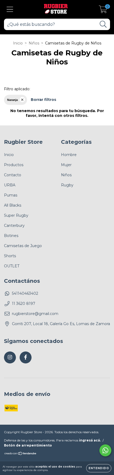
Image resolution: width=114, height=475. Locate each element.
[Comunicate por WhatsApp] (105, 450)
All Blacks (12, 205)
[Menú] (10, 9)
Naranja (12, 99)
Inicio (18, 43)
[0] (103, 10)
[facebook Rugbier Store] (26, 357)
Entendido (99, 468)
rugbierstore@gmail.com (35, 313)
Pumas (10, 195)
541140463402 (25, 293)
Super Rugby (16, 215)
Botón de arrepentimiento (28, 445)
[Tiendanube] (20, 454)
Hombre (69, 154)
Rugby (67, 185)
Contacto (12, 175)
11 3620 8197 (23, 303)
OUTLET (11, 266)
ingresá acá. (90, 440)
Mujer (66, 164)
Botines (11, 235)
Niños (34, 43)
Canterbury (14, 225)
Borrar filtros (43, 99)
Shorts (10, 255)
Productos (13, 164)
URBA (9, 185)
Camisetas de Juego (23, 245)
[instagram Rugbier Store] (10, 357)
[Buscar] (103, 24)
